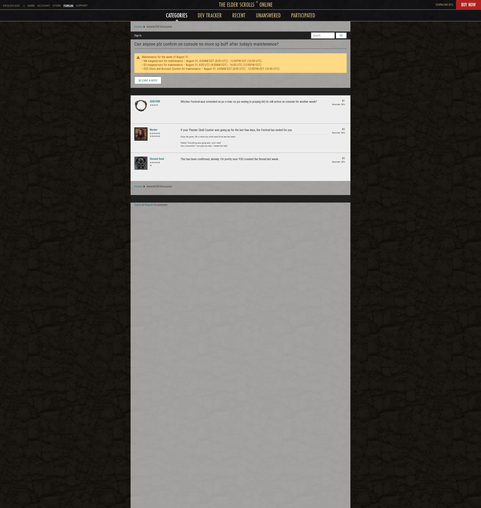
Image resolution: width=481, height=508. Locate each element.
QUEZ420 (155, 101)
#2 (343, 129)
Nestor (153, 129)
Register (149, 204)
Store (57, 5)
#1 (343, 100)
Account (43, 5)
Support (82, 5)
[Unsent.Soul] (140, 163)
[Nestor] (140, 134)
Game (31, 5)
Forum (68, 5)
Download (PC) (444, 4)
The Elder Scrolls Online (246, 5)
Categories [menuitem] (176, 15)
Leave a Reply (149, 80)
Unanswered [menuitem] (268, 15)
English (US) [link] (11, 5)
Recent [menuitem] (238, 15)
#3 (343, 158)
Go (341, 35)
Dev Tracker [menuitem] (210, 15)
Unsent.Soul (157, 158)
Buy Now (468, 4)
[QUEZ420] (140, 105)
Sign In (137, 35)
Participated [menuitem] (303, 15)
